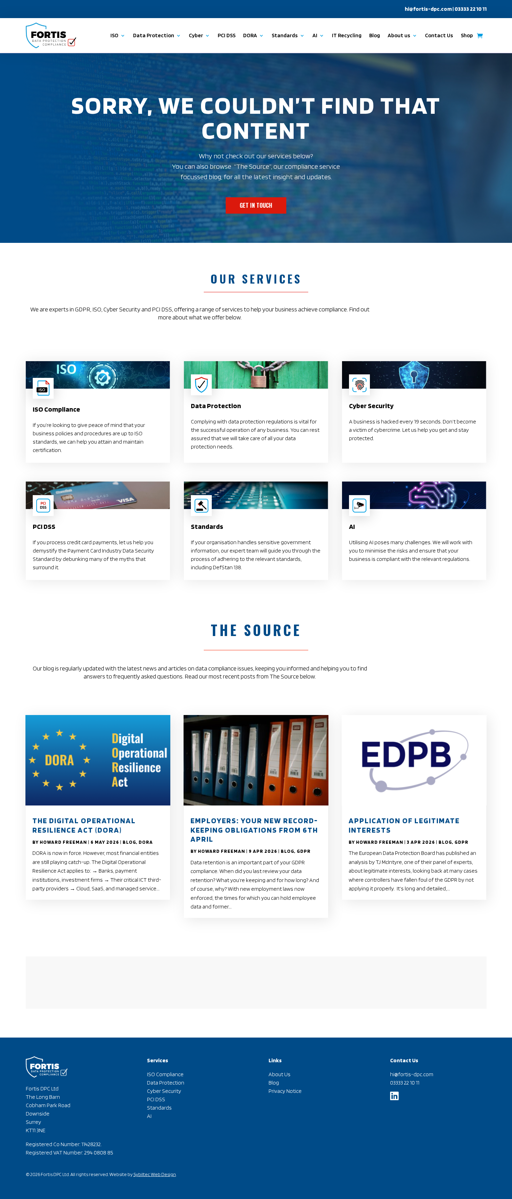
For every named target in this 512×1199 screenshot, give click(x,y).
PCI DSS (226, 35)
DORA (146, 842)
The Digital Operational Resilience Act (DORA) (84, 825)
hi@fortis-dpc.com (428, 9)
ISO (114, 35)
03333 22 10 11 (404, 1082)
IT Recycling (347, 35)
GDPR (304, 851)
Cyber (196, 35)
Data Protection (153, 35)
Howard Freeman (63, 842)
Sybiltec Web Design (154, 1174)
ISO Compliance (165, 1074)
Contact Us (439, 35)
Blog (374, 35)
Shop (467, 35)
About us (399, 35)
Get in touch (256, 205)
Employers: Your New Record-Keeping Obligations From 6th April (254, 829)
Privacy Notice (285, 1091)
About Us (279, 1074)
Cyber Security (164, 1091)
